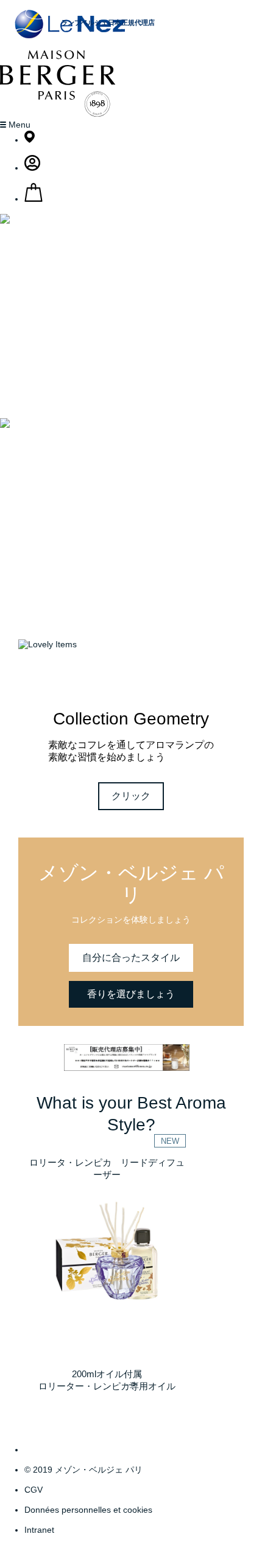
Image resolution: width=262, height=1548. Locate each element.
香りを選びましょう (131, 994)
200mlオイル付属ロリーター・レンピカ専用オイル (106, 1380)
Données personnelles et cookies (88, 1510)
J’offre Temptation (131, 576)
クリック (131, 796)
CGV (33, 1490)
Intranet (39, 1530)
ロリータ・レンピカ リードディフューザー (107, 1168)
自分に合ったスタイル (131, 957)
